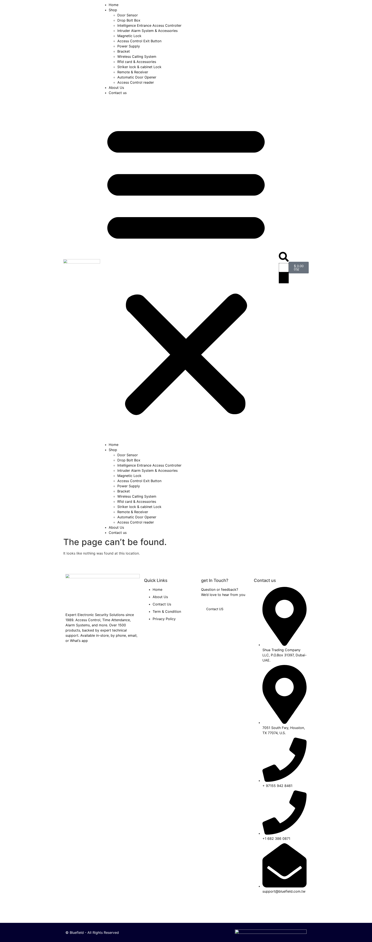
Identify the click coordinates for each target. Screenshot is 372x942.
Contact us (118, 93)
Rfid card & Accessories (136, 62)
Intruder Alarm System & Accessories (147, 30)
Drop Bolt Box (128, 20)
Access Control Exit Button (139, 41)
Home (113, 5)
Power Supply (128, 46)
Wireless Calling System (136, 56)
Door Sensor (127, 15)
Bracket (123, 51)
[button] (186, 268)
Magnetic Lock (129, 36)
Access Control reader (135, 82)
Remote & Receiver (132, 72)
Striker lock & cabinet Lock (139, 67)
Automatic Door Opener (136, 77)
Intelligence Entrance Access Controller (149, 25)
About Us (116, 87)
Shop (113, 10)
